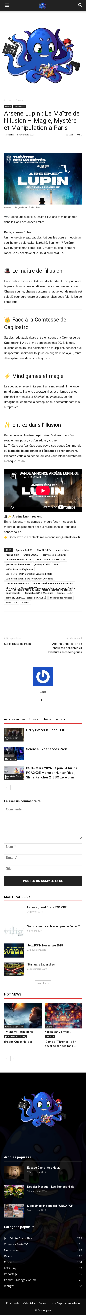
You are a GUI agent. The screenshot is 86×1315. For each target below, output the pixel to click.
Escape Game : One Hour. (43, 1167)
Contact (43, 1303)
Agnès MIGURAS (24, 549)
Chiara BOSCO (30, 554)
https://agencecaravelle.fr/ (65, 1303)
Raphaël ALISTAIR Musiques (38, 592)
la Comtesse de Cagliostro (19, 569)
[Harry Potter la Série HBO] (14, 734)
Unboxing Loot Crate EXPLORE (47, 907)
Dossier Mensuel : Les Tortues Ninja (50, 1186)
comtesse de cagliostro (55, 554)
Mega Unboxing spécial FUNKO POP (50, 1205)
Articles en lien (14, 719)
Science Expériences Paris (47, 749)
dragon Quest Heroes (18, 1041)
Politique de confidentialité (21, 1303)
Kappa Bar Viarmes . (58, 1031)
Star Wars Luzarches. (41, 964)
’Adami (25, 602)
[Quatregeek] (43, 53)
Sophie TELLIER (65, 592)
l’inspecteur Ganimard (17, 583)
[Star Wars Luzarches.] (14, 969)
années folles (62, 549)
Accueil (8, 100)
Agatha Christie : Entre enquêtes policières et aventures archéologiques (65, 648)
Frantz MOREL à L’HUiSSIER (51, 559)
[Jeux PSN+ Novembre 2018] (14, 950)
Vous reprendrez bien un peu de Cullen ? (53, 926)
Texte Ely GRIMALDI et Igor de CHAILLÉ (26, 597)
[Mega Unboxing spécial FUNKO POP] (14, 1210)
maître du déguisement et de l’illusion (53, 583)
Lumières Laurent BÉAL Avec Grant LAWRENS (29, 578)
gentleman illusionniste (18, 564)
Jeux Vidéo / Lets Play (13, 776)
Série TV (50, 1036)
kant (11, 134)
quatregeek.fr (13, 592)
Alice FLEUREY (44, 549)
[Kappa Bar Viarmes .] (63, 1015)
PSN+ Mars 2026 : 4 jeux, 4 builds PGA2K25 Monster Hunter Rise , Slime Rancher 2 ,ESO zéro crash (51, 772)
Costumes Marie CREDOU (19, 559)
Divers (19, 100)
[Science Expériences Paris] (14, 754)
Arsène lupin (12, 554)
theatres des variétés (61, 597)
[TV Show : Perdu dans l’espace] (23, 1015)
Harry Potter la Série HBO (45, 730)
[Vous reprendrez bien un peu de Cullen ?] (14, 931)
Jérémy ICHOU (42, 564)
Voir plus (41, 983)
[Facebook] (43, 700)
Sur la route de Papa (17, 644)
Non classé (20, 106)
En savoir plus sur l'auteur (47, 719)
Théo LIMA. (11, 602)
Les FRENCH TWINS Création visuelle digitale (29, 573)
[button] (80, 5)
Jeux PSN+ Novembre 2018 (45, 945)
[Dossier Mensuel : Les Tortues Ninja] (14, 1191)
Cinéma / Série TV (12, 738)
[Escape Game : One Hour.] (14, 1172)
